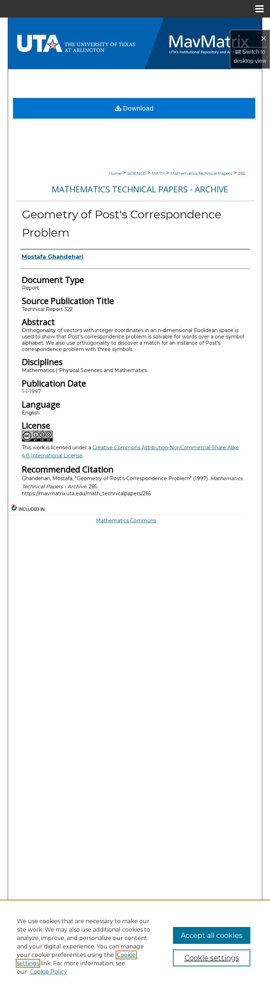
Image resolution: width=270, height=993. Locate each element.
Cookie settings (212, 958)
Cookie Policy (48, 971)
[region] (135, 946)
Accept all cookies (212, 935)
